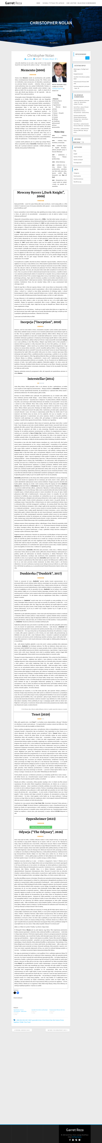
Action (40, 1020)
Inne (38, 3)
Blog (75, 151)
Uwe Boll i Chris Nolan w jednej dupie (40, 1010)
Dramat (48, 1020)
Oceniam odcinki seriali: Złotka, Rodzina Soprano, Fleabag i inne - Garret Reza (81, 117)
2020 (29, 1020)
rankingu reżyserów (57, 88)
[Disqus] (40, 1053)
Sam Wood (86, 125)
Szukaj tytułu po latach (53, 3)
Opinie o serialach (78, 159)
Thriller (22, 1022)
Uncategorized (77, 162)
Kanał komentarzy (78, 179)
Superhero (16, 1022)
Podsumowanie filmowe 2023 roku (57, 1010)
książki (75, 154)
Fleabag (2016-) (78, 121)
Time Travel (27, 1022)
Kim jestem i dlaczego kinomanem (81, 3)
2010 (20, 1020)
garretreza (29, 59)
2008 (18, 1020)
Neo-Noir (52, 1020)
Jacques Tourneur (78, 104)
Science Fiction (60, 1020)
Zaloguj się (76, 173)
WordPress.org (77, 182)
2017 (26, 1020)
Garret (13, 3)
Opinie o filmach (49, 59)
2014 (23, 1020)
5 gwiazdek (34, 1020)
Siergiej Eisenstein (78, 74)
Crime (43, 1020)
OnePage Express (76, 1137)
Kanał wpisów (77, 176)
